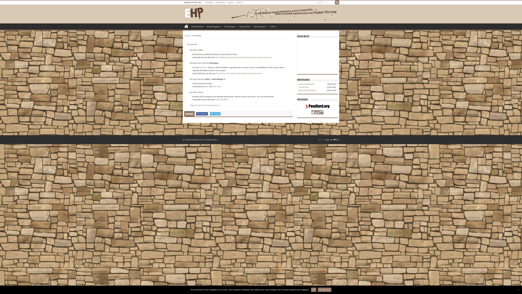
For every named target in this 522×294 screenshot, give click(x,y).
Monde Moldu (197, 27)
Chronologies (229, 27)
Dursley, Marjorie (197, 79)
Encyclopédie (220, 2)
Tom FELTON (303, 87)
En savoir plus (324, 290)
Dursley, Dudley (196, 50)
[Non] (518, 289)
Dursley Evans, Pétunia (200, 63)
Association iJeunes (209, 140)
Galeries (239, 2)
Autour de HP (244, 27)
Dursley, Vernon (197, 92)
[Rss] (319, 2)
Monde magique (213, 27)
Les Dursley (192, 44)
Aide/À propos (259, 27)
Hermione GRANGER (306, 84)
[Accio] (337, 2)
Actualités (209, 2)
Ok (314, 290)
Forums (231, 2)
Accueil (186, 26)
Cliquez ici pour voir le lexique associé (204, 105)
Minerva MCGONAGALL (307, 90)
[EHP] (194, 13)
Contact (273, 27)
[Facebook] (321, 2)
